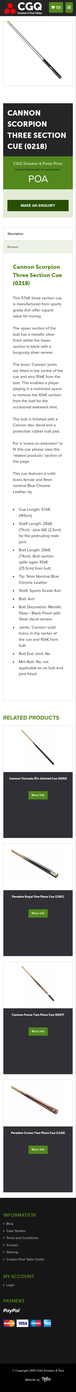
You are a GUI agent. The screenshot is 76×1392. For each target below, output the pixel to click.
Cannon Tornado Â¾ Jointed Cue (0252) (38, 778)
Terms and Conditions (22, 1238)
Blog (9, 1224)
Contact (12, 1245)
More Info (38, 795)
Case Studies (16, 1231)
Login (10, 1285)
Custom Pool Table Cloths (25, 1259)
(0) (58, 7)
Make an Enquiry (38, 205)
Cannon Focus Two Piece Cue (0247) (38, 1015)
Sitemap (12, 1252)
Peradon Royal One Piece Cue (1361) (38, 896)
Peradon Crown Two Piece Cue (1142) (38, 1133)
